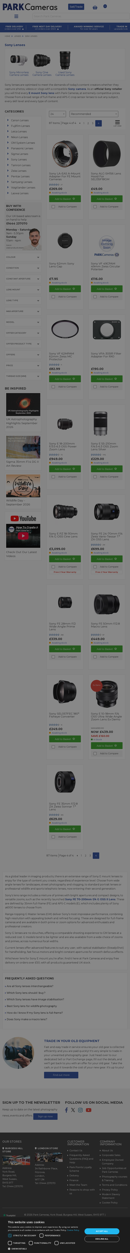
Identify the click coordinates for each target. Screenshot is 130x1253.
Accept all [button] (102, 1231)
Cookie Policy (73, 1230)
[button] (44, 1249)
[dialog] (65, 1235)
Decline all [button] (101, 1239)
